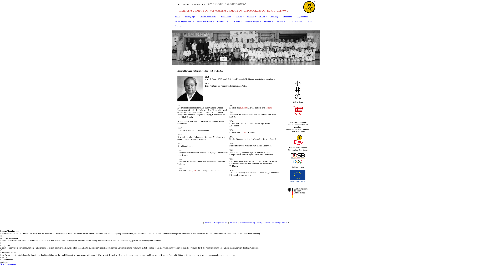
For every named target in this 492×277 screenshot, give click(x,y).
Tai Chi (262, 16)
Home (177, 16)
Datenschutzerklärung (247, 223)
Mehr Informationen (8, 264)
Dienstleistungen (252, 21)
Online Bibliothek (295, 21)
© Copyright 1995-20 (279, 223)
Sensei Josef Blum (204, 21)
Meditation (287, 16)
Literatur (279, 21)
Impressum (233, 223)
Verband (267, 21)
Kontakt (311, 21)
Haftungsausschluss (220, 223)
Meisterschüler (223, 21)
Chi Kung (274, 16)
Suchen (178, 26)
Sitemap (259, 223)
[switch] (1, 236)
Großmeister (226, 16)
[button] (130, 257)
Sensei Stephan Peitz (183, 21)
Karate (239, 16)
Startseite (207, 223)
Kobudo (250, 16)
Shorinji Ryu (190, 16)
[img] (246, 47)
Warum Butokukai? (208, 16)
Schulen (237, 21)
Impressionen (302, 16)
